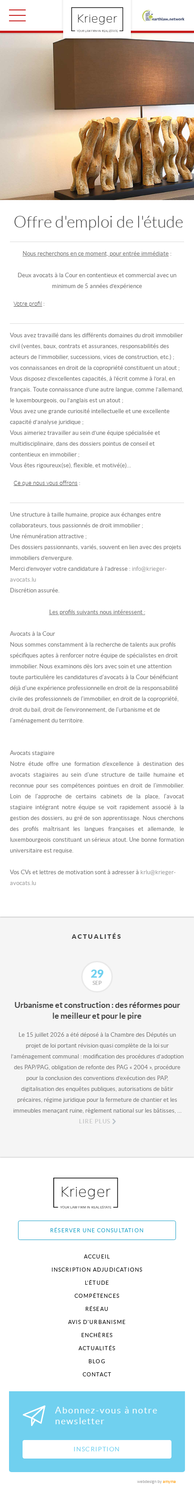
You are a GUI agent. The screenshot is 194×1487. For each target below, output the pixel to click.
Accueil (97, 1256)
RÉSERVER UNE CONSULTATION (97, 1230)
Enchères (97, 1335)
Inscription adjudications (97, 1270)
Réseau (97, 1309)
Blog (97, 1361)
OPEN (17, 15)
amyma (169, 1481)
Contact (97, 1374)
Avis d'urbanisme (97, 1322)
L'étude (97, 1283)
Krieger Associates (96, 1193)
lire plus (95, 1121)
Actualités (97, 1348)
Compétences (97, 1296)
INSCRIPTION (97, 1449)
